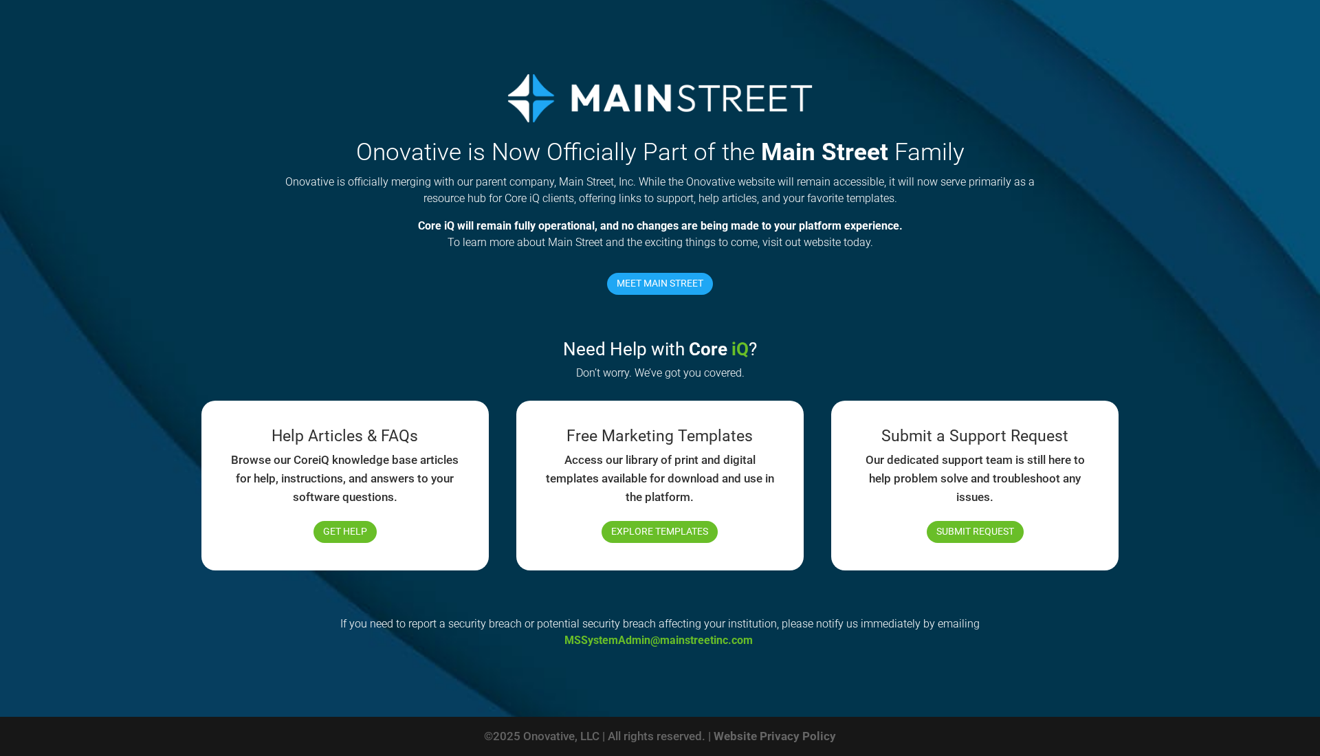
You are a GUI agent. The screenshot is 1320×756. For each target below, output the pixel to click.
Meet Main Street (660, 283)
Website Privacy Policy (775, 736)
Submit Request (975, 531)
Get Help (345, 531)
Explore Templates (659, 531)
